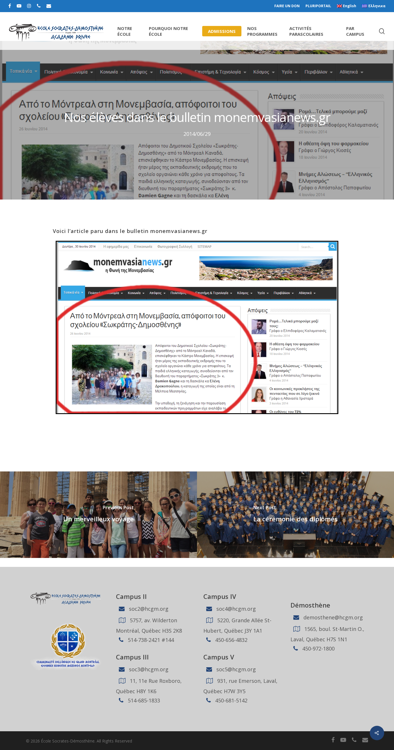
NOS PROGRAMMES (262, 31)
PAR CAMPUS (355, 31)
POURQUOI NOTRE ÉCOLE (168, 31)
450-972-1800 (318, 648)
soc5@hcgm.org (235, 669)
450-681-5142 (230, 700)
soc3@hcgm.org (147, 669)
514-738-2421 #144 (150, 639)
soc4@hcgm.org (235, 608)
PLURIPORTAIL (318, 5)
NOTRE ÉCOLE (124, 31)
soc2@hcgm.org (147, 608)
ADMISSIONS (222, 31)
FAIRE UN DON (287, 5)
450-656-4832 (230, 639)
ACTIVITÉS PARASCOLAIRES (306, 31)
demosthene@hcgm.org (332, 617)
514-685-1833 (143, 700)
